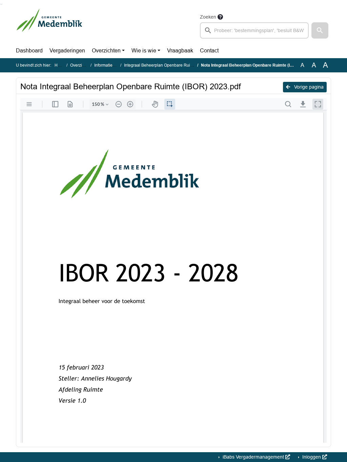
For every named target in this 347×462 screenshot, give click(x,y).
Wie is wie (143, 50)
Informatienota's (108, 65)
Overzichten (106, 50)
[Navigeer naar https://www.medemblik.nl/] (49, 25)
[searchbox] (254, 30)
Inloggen (311, 457)
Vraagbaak (180, 50)
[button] (319, 30)
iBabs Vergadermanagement (253, 457)
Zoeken (208, 17)
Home (60, 65)
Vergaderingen (67, 50)
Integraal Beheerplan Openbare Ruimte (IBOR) (167, 65)
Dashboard (29, 50)
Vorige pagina (308, 87)
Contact (209, 50)
